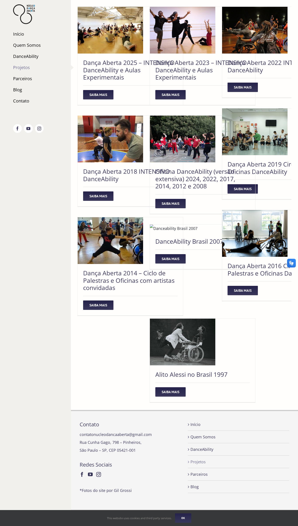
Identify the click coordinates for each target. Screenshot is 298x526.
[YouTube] (90, 474)
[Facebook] (82, 474)
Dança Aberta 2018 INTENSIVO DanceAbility (126, 175)
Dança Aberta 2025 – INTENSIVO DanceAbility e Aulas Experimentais (129, 69)
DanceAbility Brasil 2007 (189, 241)
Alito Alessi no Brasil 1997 (191, 374)
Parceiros (199, 474)
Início (195, 424)
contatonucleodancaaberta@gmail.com (116, 434)
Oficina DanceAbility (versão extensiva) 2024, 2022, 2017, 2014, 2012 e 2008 (195, 178)
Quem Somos (203, 436)
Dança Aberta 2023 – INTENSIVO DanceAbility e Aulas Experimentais (201, 69)
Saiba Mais (98, 94)
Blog (194, 486)
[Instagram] (98, 474)
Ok (183, 518)
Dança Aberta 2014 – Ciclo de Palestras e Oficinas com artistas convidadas (129, 280)
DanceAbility (201, 449)
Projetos (198, 461)
